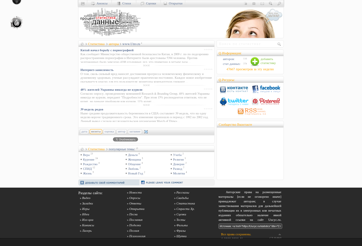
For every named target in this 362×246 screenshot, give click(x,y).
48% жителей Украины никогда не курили (111, 89)
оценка (109, 131)
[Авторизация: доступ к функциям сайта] (279, 3)
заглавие (135, 131)
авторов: (228, 59)
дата (84, 131)
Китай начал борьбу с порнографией (107, 50)
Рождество (90, 164)
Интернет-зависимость (97, 69)
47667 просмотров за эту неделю (250, 69)
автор (121, 131)
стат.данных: (231, 64)
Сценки (150, 3)
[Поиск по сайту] (270, 3)
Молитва (179, 173)
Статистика (96, 44)
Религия (178, 159)
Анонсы (101, 3)
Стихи (125, 3)
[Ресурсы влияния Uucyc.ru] (82, 44)
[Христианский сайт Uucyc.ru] (110, 37)
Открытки (174, 3)
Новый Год (135, 173)
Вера (86, 155)
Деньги (133, 155)
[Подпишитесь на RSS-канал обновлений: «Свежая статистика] (250, 116)
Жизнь (87, 173)
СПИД (87, 169)
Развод (177, 169)
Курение (88, 159)
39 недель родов (91, 109)
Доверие (179, 164)
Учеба (177, 155)
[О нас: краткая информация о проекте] (245, 3)
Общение (134, 164)
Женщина (134, 159)
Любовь (133, 169)
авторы (114, 44)
